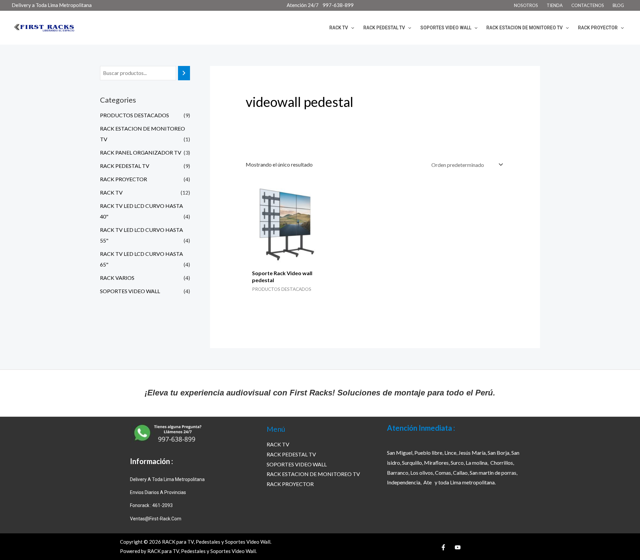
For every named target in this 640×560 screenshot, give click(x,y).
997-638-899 (338, 5)
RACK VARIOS (117, 278)
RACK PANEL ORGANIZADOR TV (140, 152)
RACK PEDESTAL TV (124, 166)
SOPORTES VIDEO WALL (130, 291)
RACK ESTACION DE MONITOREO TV (313, 474)
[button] (351, 27)
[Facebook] (443, 547)
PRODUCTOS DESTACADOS (134, 115)
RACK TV (111, 192)
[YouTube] (458, 547)
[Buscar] (184, 73)
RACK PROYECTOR (123, 179)
